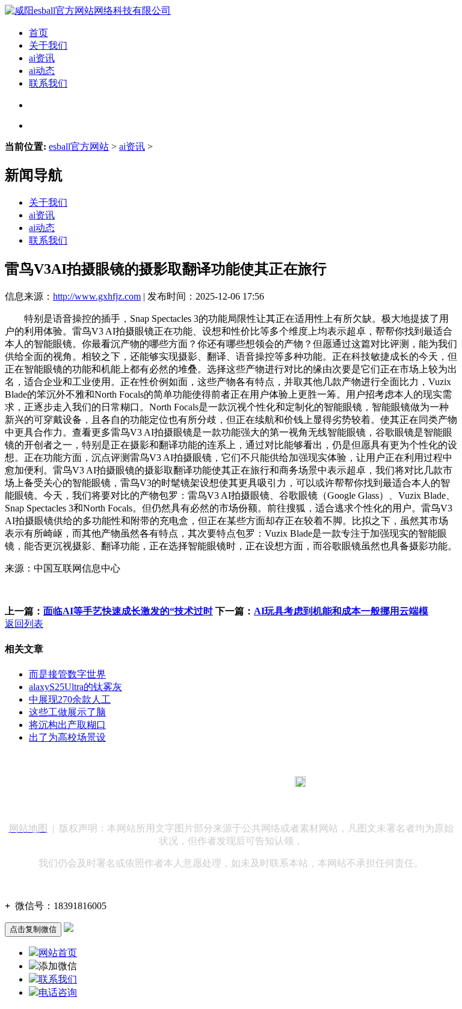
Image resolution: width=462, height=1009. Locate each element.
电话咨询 (57, 992)
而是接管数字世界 (67, 674)
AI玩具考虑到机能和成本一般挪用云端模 (341, 611)
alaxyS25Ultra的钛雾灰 (75, 687)
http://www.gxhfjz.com (97, 296)
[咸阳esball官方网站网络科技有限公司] (88, 10)
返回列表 (24, 624)
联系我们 (48, 83)
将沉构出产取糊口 (67, 725)
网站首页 (57, 953)
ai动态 (42, 71)
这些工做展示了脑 (67, 712)
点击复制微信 (33, 929)
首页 (38, 33)
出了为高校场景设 (67, 737)
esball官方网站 (79, 146)
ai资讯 (42, 58)
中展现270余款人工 (70, 699)
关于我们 (48, 45)
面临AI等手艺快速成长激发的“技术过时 (128, 611)
